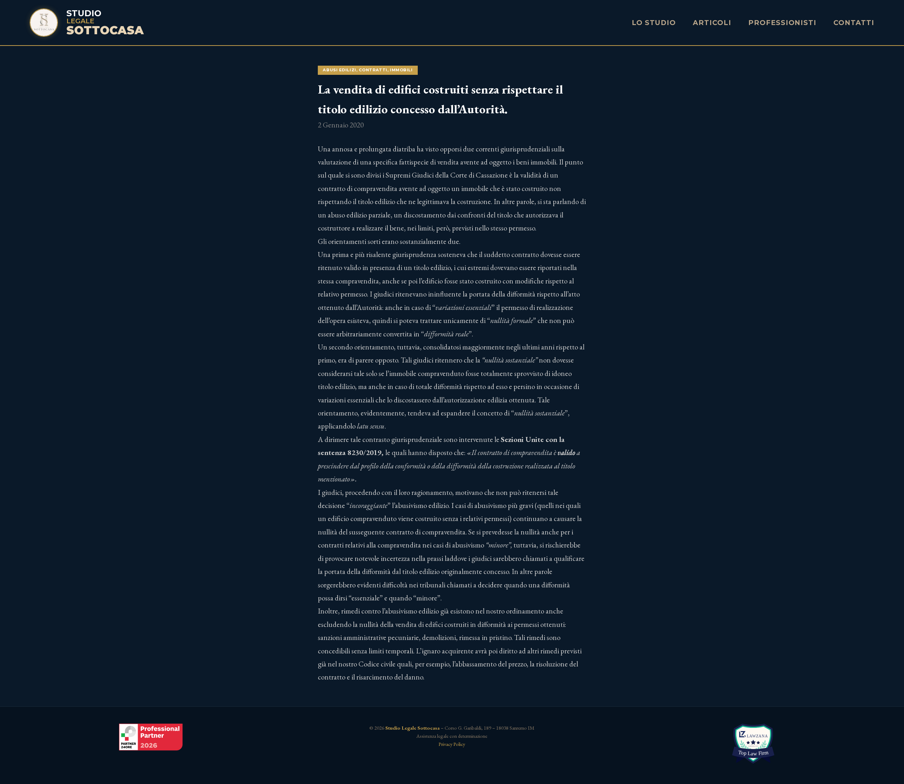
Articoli (712, 22)
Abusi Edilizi (339, 69)
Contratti (373, 69)
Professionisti (782, 22)
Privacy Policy (452, 744)
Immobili (401, 69)
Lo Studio (654, 22)
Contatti (853, 22)
